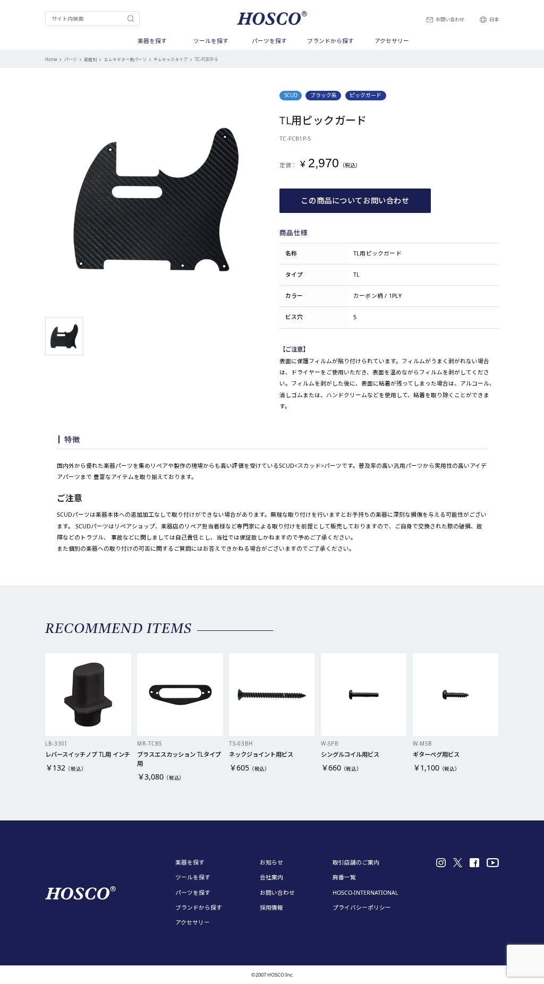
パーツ (70, 59)
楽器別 (90, 59)
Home (51, 59)
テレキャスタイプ (171, 59)
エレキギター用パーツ (125, 59)
